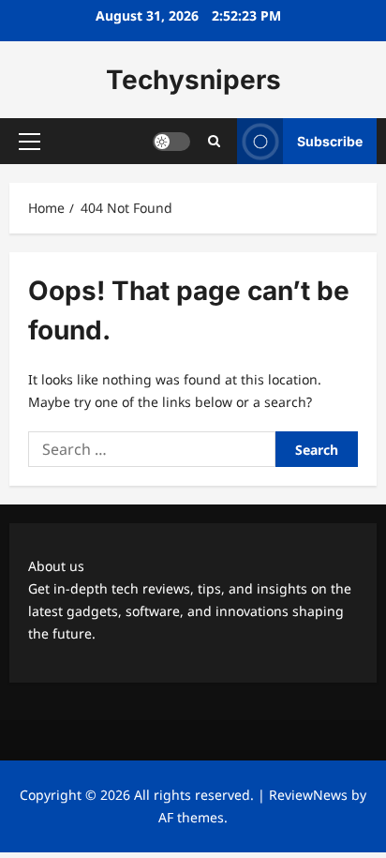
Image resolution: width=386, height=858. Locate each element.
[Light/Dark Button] (171, 141)
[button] (29, 141)
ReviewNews (308, 795)
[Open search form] (214, 141)
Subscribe (330, 141)
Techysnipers (193, 80)
